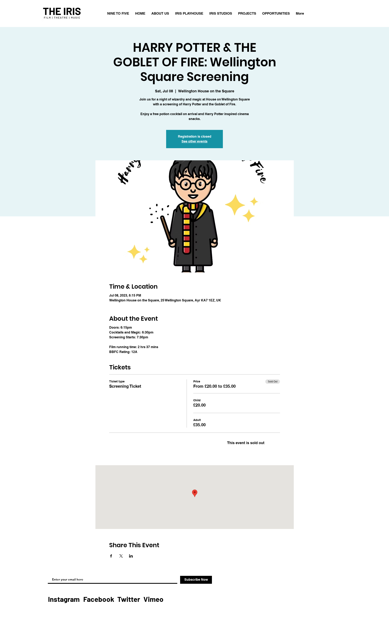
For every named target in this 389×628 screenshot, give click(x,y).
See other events (194, 141)
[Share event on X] (121, 556)
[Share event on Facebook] (111, 556)
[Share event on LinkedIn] (131, 556)
